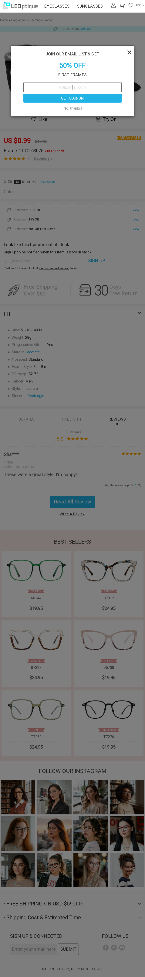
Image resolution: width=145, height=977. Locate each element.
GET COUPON (72, 98)
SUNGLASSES (90, 6)
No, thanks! (72, 108)
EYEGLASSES (56, 6)
